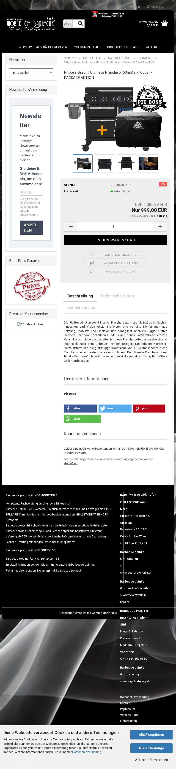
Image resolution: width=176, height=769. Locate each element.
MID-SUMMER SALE (87, 47)
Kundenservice (81, 307)
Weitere (152, 47)
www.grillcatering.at (136, 681)
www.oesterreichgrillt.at (135, 572)
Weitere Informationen (151, 760)
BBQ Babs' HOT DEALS (123, 47)
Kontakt (125, 703)
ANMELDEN (30, 227)
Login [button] (136, 6)
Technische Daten (117, 296)
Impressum (127, 709)
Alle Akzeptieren (151, 735)
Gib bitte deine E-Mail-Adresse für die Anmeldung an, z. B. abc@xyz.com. (30, 206)
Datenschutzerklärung (86, 752)
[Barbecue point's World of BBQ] (31, 24)
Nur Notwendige (151, 748)
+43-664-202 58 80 (135, 658)
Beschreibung (80, 296)
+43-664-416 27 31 (135, 543)
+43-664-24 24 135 (47, 558)
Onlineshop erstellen (72, 613)
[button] (71, 226)
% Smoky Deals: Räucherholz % (43, 47)
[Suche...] (80, 24)
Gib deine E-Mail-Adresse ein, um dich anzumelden (31, 176)
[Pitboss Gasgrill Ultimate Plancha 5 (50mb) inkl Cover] (115, 118)
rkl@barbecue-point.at (66, 570)
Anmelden (70, 463)
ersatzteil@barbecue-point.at (75, 564)
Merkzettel (156, 6)
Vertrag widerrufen (142, 494)
